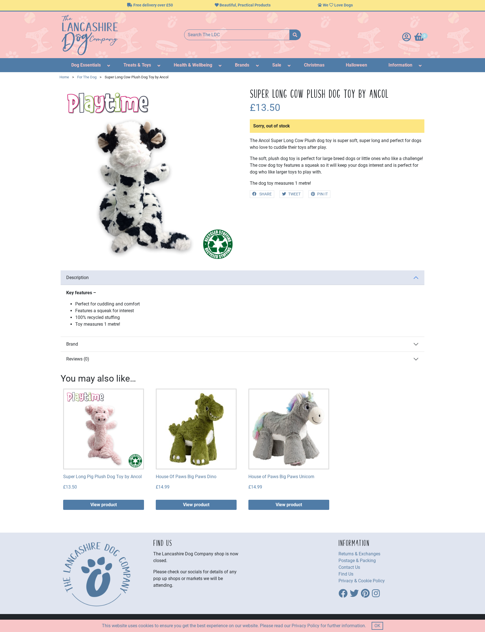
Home (64, 77)
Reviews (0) (77, 359)
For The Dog (87, 77)
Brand (72, 344)
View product (103, 504)
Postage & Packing (357, 560)
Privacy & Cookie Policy (361, 580)
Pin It (322, 194)
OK (377, 625)
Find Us (345, 574)
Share (265, 194)
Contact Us (349, 567)
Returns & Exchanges (359, 553)
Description (77, 277)
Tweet (294, 194)
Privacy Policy (305, 625)
